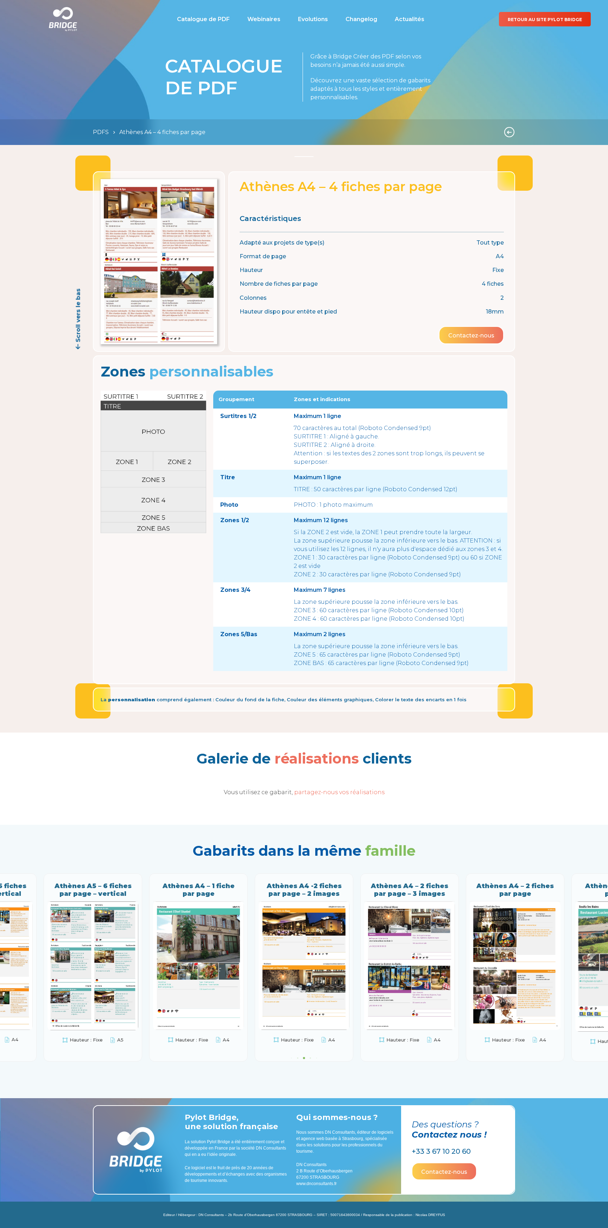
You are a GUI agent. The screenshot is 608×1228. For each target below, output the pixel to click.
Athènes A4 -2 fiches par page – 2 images (93, 890)
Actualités (409, 19)
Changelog (361, 19)
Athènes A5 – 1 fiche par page (409, 890)
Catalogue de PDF (203, 19)
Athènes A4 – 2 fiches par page (304, 890)
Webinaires (263, 19)
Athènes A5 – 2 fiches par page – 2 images (515, 890)
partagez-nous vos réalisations (339, 792)
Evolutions (313, 19)
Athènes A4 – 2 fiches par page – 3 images (198, 890)
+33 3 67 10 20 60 (441, 1151)
